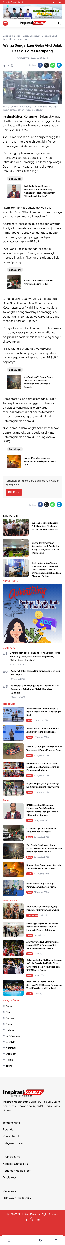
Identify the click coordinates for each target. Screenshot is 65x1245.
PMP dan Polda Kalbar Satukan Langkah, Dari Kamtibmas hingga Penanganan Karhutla (42, 766)
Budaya (10, 1018)
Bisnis (29, 720)
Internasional (32, 915)
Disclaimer (9, 1177)
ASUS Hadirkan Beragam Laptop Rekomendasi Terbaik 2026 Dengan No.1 (43, 711)
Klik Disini (14, 492)
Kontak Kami (11, 1136)
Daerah (10, 1023)
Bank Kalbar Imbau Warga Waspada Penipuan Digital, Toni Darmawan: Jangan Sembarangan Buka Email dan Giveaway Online (46, 570)
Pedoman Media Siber (17, 1170)
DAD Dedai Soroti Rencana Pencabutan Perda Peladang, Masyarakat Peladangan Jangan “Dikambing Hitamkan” (35, 656)
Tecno (9, 1065)
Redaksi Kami (11, 1156)
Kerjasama (9, 1191)
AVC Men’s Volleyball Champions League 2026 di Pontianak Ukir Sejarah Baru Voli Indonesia (42, 945)
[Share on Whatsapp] (52, 65)
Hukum (10, 1029)
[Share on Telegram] (59, 65)
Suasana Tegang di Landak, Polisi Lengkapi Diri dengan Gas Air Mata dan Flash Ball (45, 526)
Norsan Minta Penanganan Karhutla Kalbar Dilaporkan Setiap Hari (40, 461)
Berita (29, 737)
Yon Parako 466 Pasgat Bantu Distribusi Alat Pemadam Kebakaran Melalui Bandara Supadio (35, 689)
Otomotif (11, 1053)
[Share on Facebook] (40, 65)
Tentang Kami (11, 1122)
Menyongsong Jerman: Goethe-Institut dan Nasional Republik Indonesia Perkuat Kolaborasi (42, 926)
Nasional (11, 1047)
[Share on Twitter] (46, 65)
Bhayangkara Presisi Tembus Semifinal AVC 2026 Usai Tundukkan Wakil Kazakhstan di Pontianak (44, 985)
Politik (9, 1059)
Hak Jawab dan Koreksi (17, 1198)
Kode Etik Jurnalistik (15, 1163)
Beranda (8, 1129)
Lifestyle (10, 1041)
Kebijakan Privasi (13, 1143)
